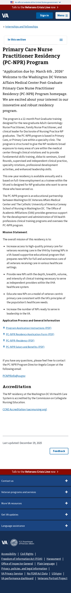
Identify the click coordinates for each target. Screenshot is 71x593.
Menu (60, 15)
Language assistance (13, 525)
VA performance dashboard (17, 578)
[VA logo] (5, 16)
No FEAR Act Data (37, 573)
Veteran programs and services (18, 492)
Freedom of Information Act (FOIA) (21, 559)
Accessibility (8, 554)
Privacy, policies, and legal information (24, 568)
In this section (17, 40)
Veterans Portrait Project (52, 578)
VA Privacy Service (12, 573)
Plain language (46, 563)
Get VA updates (9, 514)
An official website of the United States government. (36, 2)
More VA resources (11, 503)
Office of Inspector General (17, 563)
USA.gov (57, 573)
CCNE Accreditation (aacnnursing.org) (25, 409)
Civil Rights (26, 554)
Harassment (54, 559)
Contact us (7, 480)
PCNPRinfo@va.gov (14, 376)
